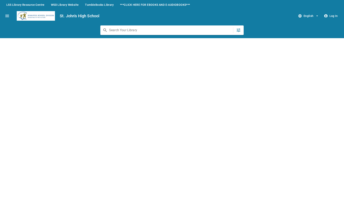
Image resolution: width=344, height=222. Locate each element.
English (309, 15)
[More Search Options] (238, 30)
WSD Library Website (65, 4)
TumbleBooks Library (99, 4)
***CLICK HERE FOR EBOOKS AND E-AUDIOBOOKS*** (155, 4)
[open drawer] (7, 16)
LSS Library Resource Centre (25, 4)
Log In (333, 15)
